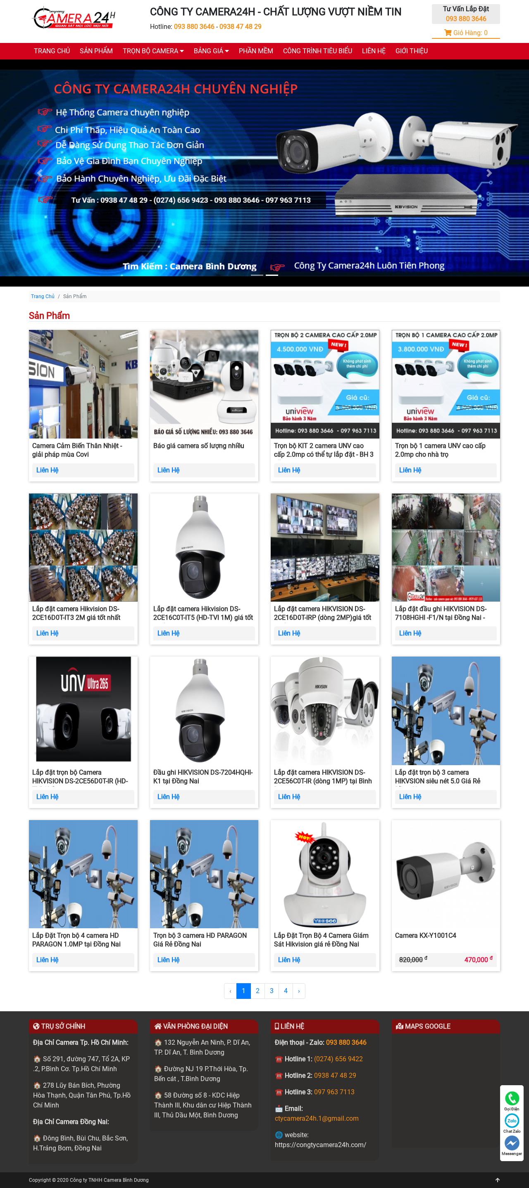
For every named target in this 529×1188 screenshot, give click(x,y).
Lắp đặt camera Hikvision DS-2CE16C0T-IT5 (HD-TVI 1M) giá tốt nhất (203, 617)
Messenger (512, 1153)
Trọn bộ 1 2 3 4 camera (156, 71)
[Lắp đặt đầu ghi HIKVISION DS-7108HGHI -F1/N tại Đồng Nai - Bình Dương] (446, 547)
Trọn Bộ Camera (151, 51)
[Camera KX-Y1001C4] (446, 873)
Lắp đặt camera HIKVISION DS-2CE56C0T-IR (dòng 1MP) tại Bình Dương (323, 781)
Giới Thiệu (412, 51)
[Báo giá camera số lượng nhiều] (204, 384)
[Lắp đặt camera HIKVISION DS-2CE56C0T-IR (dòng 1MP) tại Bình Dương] (325, 710)
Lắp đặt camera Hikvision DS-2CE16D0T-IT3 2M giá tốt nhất (76, 613)
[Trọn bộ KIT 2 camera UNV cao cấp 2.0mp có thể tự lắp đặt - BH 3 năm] (325, 384)
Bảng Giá (209, 51)
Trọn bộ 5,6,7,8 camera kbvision (241, 86)
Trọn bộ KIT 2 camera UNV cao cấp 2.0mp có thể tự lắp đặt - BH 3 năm (324, 454)
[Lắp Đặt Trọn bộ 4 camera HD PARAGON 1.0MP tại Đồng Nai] (83, 873)
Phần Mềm (256, 51)
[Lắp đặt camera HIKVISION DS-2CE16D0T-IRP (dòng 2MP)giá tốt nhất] (325, 547)
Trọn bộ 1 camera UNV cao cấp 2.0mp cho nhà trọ (440, 450)
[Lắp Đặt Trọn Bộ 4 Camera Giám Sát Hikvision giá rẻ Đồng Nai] (325, 873)
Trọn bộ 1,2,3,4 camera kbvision (241, 71)
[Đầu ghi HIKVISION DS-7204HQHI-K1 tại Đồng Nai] (204, 710)
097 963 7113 (334, 1092)
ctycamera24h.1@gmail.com (317, 1118)
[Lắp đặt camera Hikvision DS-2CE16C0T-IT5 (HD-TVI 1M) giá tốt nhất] (204, 547)
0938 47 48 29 (240, 27)
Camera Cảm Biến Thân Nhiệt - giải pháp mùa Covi (77, 450)
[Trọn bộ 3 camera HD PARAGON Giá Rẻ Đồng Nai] (204, 873)
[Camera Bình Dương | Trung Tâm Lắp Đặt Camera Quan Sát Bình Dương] (74, 18)
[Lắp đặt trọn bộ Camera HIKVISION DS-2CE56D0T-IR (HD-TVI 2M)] (83, 710)
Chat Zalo (512, 1131)
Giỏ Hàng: (470, 33)
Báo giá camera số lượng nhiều (198, 446)
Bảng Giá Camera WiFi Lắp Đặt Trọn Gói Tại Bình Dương (274, 117)
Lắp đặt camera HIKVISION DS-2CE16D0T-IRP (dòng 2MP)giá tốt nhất (322, 617)
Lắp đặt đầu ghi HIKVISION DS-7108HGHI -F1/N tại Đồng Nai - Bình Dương (440, 617)
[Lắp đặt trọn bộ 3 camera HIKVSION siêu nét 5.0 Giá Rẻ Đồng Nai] (446, 710)
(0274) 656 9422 (338, 1059)
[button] (39, 173)
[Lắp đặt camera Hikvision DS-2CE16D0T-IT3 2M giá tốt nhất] (83, 547)
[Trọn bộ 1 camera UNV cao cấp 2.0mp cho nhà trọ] (446, 384)
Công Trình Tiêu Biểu (317, 51)
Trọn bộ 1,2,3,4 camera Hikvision (242, 101)
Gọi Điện (511, 1109)
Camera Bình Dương (126, 1180)
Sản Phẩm (96, 51)
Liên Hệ (374, 51)
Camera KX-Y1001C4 (425, 935)
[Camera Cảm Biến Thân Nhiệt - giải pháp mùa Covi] (83, 384)
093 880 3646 (194, 27)
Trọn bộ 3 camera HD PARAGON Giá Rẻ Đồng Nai (200, 940)
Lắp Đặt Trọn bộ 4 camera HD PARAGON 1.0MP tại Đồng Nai (76, 940)
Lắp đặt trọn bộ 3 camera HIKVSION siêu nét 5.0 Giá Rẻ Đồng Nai (437, 781)
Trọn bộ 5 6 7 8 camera (156, 86)
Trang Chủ (52, 51)
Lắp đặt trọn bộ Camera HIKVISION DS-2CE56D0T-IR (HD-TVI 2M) (80, 781)
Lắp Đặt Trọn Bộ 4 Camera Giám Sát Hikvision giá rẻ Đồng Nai (321, 940)
